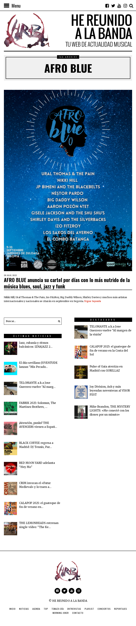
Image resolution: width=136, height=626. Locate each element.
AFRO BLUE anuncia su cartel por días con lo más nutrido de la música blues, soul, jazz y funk (67, 283)
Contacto (77, 612)
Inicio (12, 608)
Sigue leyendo (92, 301)
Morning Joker (61, 612)
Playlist (89, 608)
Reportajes (120, 608)
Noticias (24, 608)
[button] (58, 321)
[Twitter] (113, 5)
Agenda (36, 608)
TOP (46, 608)
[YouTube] (119, 5)
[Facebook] (107, 5)
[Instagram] (125, 5)
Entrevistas (74, 608)
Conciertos (104, 608)
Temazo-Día (58, 608)
